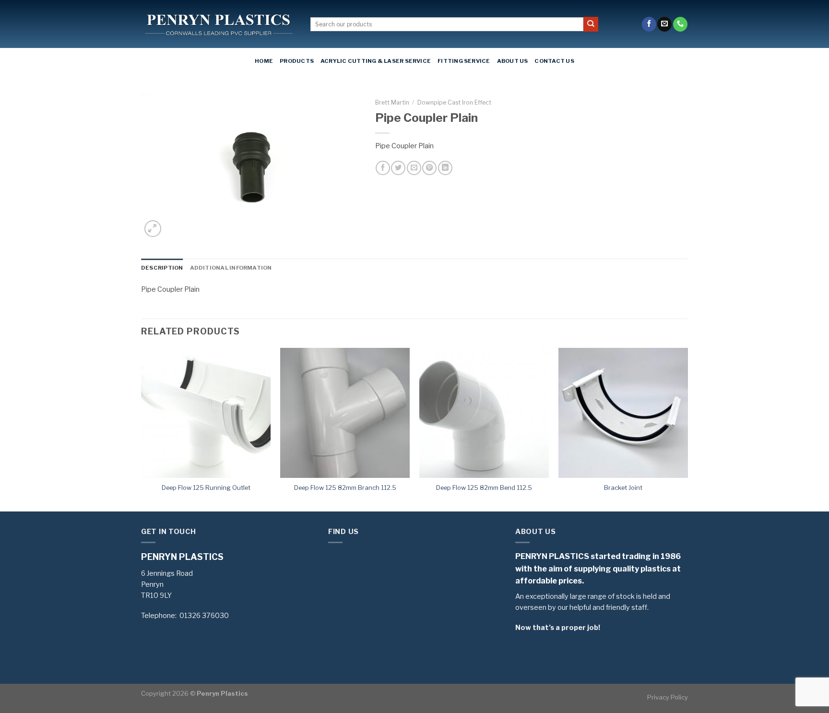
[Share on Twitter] (398, 168)
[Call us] (680, 24)
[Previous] (141, 428)
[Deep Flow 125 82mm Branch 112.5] (345, 412)
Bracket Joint (623, 487)
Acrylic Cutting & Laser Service (375, 61)
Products (297, 61)
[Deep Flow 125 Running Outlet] (206, 412)
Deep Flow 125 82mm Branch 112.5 (345, 487)
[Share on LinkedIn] (445, 168)
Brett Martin (392, 102)
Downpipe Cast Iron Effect (454, 102)
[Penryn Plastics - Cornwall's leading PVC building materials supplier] (218, 24)
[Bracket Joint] (623, 412)
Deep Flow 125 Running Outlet (206, 487)
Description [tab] (162, 267)
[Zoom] (152, 228)
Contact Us (554, 61)
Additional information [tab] (231, 267)
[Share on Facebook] (383, 168)
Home (264, 61)
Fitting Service (464, 61)
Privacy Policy (667, 697)
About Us (512, 61)
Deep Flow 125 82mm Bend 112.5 (484, 487)
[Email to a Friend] (414, 168)
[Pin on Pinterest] (429, 168)
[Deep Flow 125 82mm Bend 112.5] (484, 412)
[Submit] (590, 24)
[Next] (687, 428)
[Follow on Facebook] (649, 24)
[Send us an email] (664, 24)
